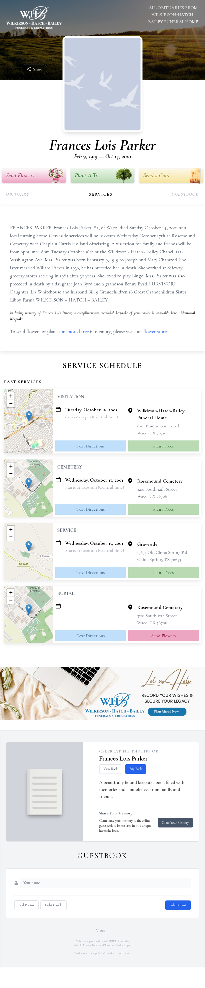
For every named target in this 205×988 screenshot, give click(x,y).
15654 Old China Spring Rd (162, 552)
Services (100, 194)
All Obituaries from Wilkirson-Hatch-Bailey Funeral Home (173, 14)
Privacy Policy (91, 945)
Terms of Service (114, 945)
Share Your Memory (175, 822)
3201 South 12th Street (157, 489)
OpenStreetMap (107, 953)
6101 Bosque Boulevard (158, 426)
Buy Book (135, 769)
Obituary (17, 194)
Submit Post (178, 905)
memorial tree (75, 332)
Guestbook (185, 194)
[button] (29, 416)
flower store (155, 332)
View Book (111, 769)
